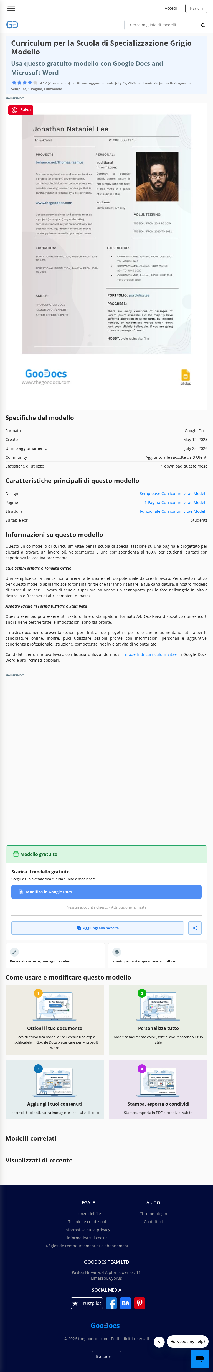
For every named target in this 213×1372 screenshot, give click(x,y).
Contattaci (153, 1221)
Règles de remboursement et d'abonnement (87, 1245)
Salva (25, 109)
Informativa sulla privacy (87, 1229)
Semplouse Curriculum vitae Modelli (173, 493)
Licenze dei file (87, 1213)
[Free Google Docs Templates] (12, 25)
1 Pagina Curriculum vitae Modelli (175, 502)
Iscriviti (196, 8)
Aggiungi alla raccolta (101, 927)
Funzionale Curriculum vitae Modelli (173, 511)
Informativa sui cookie (87, 1237)
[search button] (203, 25)
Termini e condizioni (87, 1221)
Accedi (171, 8)
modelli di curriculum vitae (151, 654)
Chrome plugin (153, 1213)
